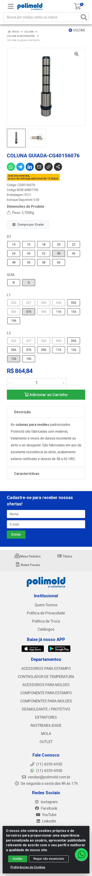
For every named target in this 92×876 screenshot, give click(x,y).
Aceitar (18, 858)
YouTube (48, 815)
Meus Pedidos (30, 556)
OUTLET (46, 742)
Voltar (78, 30)
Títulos (67, 556)
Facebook (48, 808)
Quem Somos (46, 605)
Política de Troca (46, 621)
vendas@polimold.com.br (48, 777)
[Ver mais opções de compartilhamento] (58, 167)
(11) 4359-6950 (48, 771)
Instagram (49, 802)
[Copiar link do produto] (49, 167)
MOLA (46, 733)
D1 (9, 237)
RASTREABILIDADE (46, 725)
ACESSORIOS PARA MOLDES (46, 685)
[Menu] (11, 6)
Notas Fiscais (30, 565)
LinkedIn (48, 821)
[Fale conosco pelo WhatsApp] (81, 854)
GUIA (11, 275)
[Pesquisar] (83, 17)
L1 (9, 295)
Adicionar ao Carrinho (48, 394)
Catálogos (46, 629)
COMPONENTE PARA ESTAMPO (46, 693)
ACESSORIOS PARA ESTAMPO (46, 668)
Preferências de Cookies (27, 867)
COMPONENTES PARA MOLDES (46, 701)
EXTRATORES (46, 717)
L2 (9, 333)
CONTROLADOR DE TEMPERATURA (46, 677)
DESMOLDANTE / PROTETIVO (46, 709)
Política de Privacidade (46, 613)
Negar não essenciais (48, 858)
